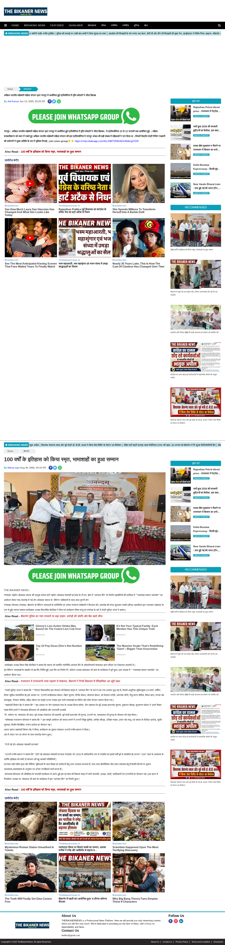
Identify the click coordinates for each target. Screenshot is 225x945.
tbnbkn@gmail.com (71, 935)
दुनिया (136, 25)
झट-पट (196, 101)
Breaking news (34, 25)
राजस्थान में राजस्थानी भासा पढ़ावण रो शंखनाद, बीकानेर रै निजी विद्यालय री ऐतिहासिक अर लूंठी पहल (70, 681)
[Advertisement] (112, 61)
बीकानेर (26, 451)
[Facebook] (171, 921)
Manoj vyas (13, 467)
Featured (57, 25)
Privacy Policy (182, 942)
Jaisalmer (76, 25)
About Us (69, 916)
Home (15, 25)
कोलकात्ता (92, 25)
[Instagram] (176, 921)
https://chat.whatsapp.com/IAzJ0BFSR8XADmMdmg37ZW (107, 141)
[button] (5, 25)
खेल (146, 25)
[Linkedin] (181, 921)
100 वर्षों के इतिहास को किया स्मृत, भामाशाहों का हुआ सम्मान (51, 151)
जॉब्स (103, 25)
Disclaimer (218, 942)
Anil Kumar (13, 101)
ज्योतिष (114, 25)
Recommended (196, 207)
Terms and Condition (201, 942)
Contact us (167, 942)
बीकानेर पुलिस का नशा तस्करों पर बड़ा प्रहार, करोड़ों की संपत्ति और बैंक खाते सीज (61, 616)
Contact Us (70, 930)
